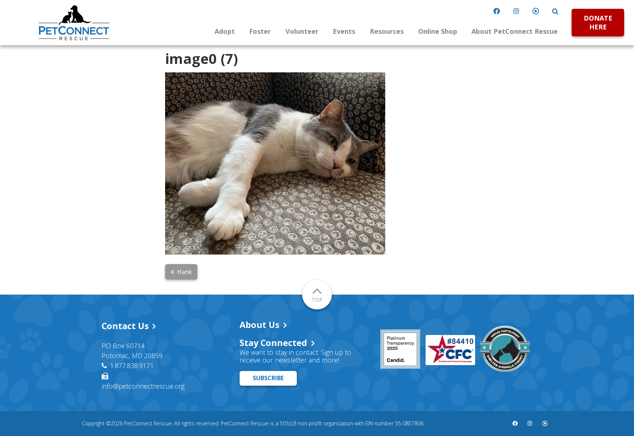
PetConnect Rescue (74, 22)
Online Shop (437, 31)
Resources (387, 31)
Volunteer (301, 31)
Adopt (225, 31)
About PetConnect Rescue (514, 31)
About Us (259, 325)
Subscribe (268, 378)
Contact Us (125, 326)
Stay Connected (273, 343)
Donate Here (598, 22)
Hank (184, 272)
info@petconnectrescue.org (143, 386)
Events (344, 31)
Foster (260, 31)
